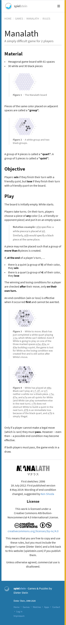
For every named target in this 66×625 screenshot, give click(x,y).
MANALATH (32, 18)
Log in (19, 611)
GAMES (19, 18)
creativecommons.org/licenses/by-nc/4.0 (33, 531)
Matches (37, 606)
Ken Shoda (47, 494)
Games (26, 606)
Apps (46, 606)
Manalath (21, 33)
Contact (56, 606)
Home (16, 606)
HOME (8, 18)
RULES (46, 18)
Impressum (19, 615)
